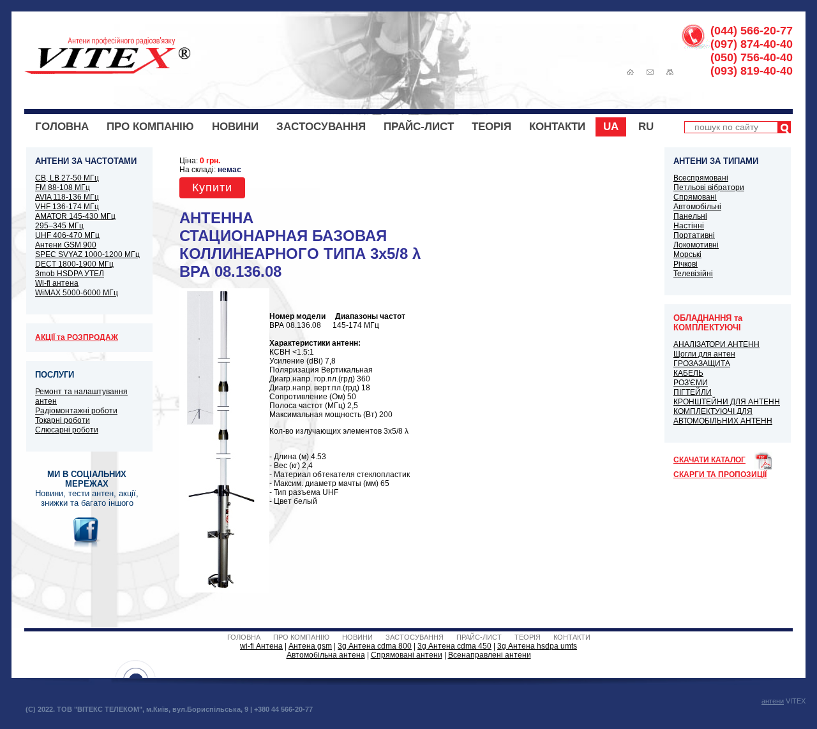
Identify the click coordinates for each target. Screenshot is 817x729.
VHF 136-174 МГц (67, 206)
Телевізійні (693, 273)
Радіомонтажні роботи (76, 410)
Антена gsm (310, 646)
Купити (212, 187)
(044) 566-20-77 (751, 30)
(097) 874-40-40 (751, 44)
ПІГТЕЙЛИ (692, 392)
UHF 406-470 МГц (67, 235)
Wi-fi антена (57, 283)
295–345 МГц (59, 225)
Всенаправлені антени (489, 655)
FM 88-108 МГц (62, 187)
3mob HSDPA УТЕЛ (69, 273)
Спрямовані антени (406, 655)
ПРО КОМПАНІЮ (150, 127)
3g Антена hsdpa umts (537, 646)
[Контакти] (650, 72)
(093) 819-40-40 (751, 70)
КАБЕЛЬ (688, 373)
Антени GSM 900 (65, 244)
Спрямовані (695, 197)
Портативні (694, 235)
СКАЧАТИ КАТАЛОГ (709, 459)
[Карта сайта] (670, 72)
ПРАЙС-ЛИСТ (419, 127)
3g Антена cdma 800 (375, 646)
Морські (687, 254)
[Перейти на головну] (630, 72)
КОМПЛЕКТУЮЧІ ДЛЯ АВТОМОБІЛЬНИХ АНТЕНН (722, 416)
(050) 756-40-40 (751, 57)
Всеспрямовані (700, 177)
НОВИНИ (235, 127)
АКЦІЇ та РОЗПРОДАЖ (76, 337)
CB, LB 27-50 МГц (67, 177)
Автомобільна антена (326, 655)
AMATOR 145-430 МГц (75, 216)
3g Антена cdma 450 (454, 646)
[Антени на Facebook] (87, 545)
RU (646, 127)
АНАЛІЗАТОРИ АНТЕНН (716, 344)
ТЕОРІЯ (491, 127)
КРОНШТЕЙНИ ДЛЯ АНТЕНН (726, 401)
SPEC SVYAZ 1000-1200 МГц (87, 254)
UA (610, 127)
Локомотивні (696, 244)
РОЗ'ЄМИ (690, 382)
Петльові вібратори (708, 187)
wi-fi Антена (261, 646)
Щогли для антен (704, 354)
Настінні (688, 225)
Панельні (690, 216)
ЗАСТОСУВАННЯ (321, 127)
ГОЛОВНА (62, 127)
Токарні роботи (62, 420)
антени (772, 701)
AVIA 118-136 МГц (67, 197)
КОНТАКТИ (557, 127)
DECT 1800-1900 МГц (74, 264)
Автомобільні (697, 206)
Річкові (685, 264)
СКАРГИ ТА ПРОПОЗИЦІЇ (720, 474)
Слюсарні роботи (66, 429)
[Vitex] (107, 72)
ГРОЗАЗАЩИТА (701, 363)
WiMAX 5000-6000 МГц (76, 292)
